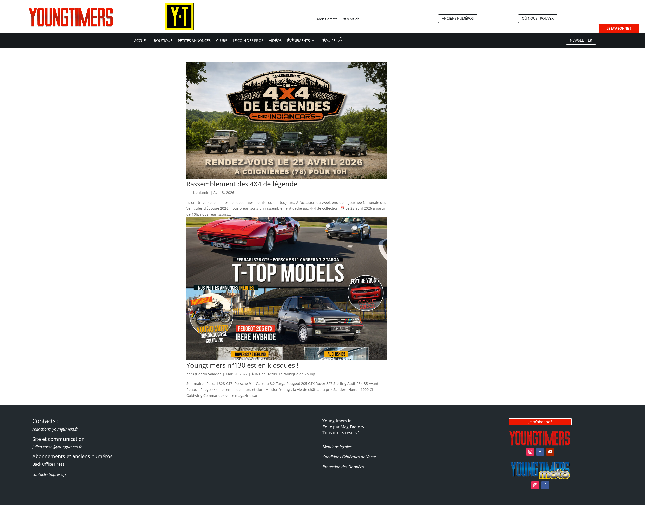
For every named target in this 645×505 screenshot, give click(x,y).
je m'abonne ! (619, 28)
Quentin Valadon (207, 374)
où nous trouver (538, 18)
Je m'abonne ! (540, 421)
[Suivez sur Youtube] (550, 452)
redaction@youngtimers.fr (55, 429)
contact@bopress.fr (49, 474)
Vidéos (275, 41)
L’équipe (327, 41)
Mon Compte (327, 19)
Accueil (141, 41)
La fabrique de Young (297, 374)
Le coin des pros (248, 41)
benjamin (201, 192)
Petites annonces (194, 41)
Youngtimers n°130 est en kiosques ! (242, 365)
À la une (259, 374)
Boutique (163, 41)
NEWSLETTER (581, 40)
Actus (272, 374)
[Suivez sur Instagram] (530, 452)
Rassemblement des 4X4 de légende (241, 183)
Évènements (298, 41)
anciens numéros (458, 18)
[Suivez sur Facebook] (540, 452)
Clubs (221, 41)
